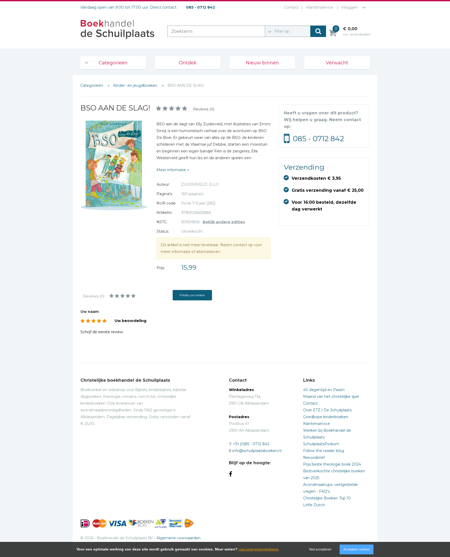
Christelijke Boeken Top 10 (327, 498)
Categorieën (113, 63)
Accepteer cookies (356, 549)
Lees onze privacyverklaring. (259, 549)
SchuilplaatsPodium (321, 444)
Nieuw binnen (262, 63)
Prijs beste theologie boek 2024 (332, 464)
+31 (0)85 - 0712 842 (251, 444)
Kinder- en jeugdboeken (135, 85)
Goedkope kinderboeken (325, 416)
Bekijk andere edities (224, 222)
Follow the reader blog (323, 450)
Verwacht (337, 63)
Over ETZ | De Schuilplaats (327, 410)
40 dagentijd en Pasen (324, 389)
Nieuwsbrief (314, 457)
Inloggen (349, 7)
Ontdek (188, 63)
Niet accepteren (320, 549)
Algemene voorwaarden (179, 538)
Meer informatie (171, 170)
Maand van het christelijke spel (331, 396)
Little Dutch (314, 505)
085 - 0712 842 (318, 138)
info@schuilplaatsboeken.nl (257, 450)
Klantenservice (319, 7)
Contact (291, 7)
